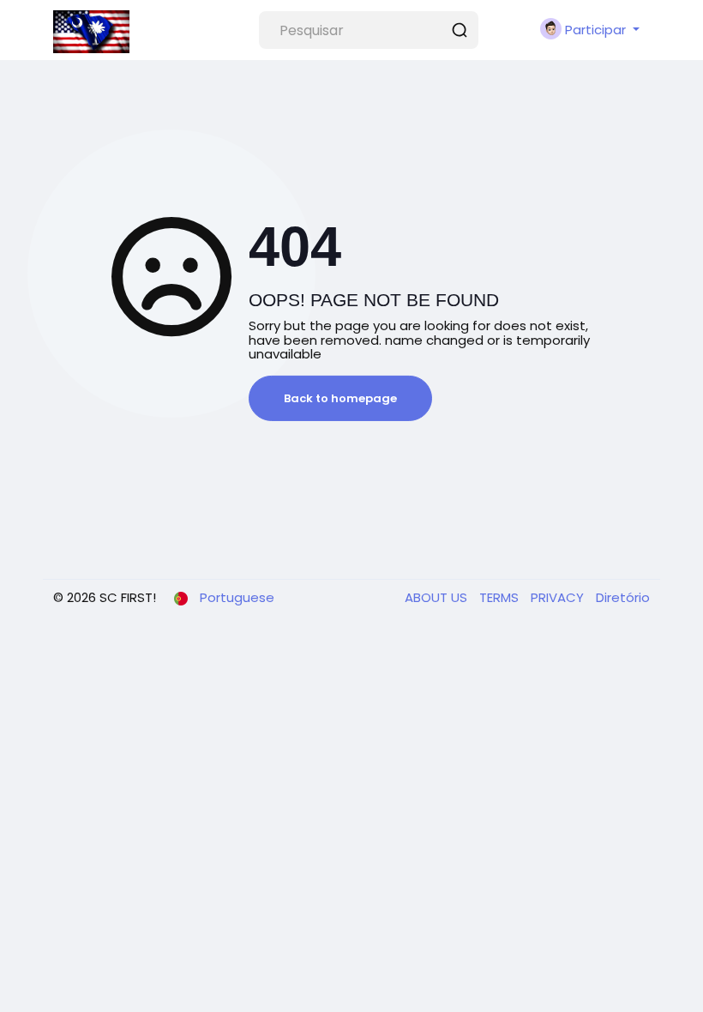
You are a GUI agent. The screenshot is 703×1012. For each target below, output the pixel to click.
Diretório (623, 597)
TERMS (500, 597)
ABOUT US (438, 597)
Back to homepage (340, 398)
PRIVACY (559, 597)
